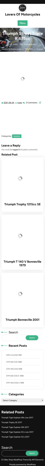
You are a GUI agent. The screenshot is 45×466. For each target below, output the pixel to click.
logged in (17, 149)
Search (13, 332)
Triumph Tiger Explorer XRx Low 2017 (17, 417)
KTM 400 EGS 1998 (14, 369)
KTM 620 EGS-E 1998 (15, 376)
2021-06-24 (9, 102)
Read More (21, 178)
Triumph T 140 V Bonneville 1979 (22, 263)
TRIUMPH (29, 49)
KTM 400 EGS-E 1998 (15, 383)
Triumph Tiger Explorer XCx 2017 (15, 437)
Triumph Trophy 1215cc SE (22, 204)
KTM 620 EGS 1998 (14, 362)
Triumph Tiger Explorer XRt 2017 (15, 427)
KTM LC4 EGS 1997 (14, 355)
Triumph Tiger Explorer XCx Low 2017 (17, 432)
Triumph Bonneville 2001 (22, 319)
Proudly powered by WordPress (22, 464)
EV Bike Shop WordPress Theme (15, 460)
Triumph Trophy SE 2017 (11, 422)
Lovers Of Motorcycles (22, 14)
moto (19, 102)
